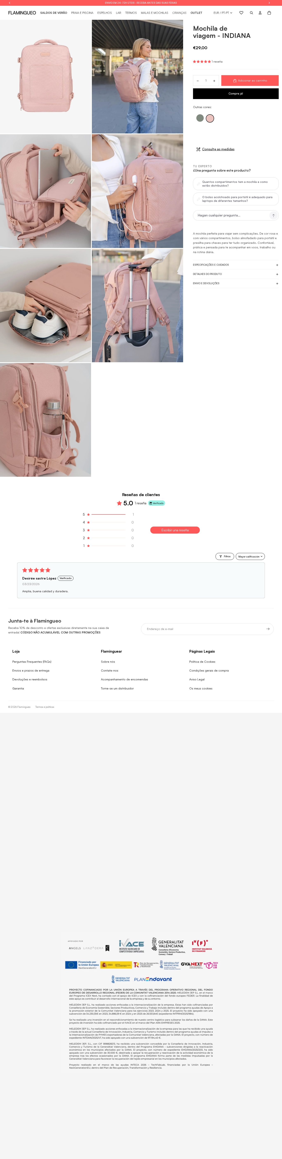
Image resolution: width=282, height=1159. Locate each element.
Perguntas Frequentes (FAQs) (31, 661)
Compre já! (236, 93)
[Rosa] (210, 118)
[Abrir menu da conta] (260, 12)
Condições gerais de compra (209, 670)
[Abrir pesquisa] (251, 12)
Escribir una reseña (175, 530)
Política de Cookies (202, 661)
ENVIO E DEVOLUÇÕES (206, 283)
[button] (202, 61)
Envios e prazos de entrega (30, 670)
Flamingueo (23, 706)
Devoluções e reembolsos (29, 679)
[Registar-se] (268, 629)
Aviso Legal (197, 679)
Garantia (18, 688)
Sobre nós (108, 661)
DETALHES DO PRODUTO (207, 274)
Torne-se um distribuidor (117, 688)
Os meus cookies (200, 688)
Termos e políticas (44, 706)
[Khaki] (200, 118)
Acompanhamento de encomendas (124, 679)
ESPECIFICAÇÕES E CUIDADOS (211, 264)
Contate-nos (109, 670)
